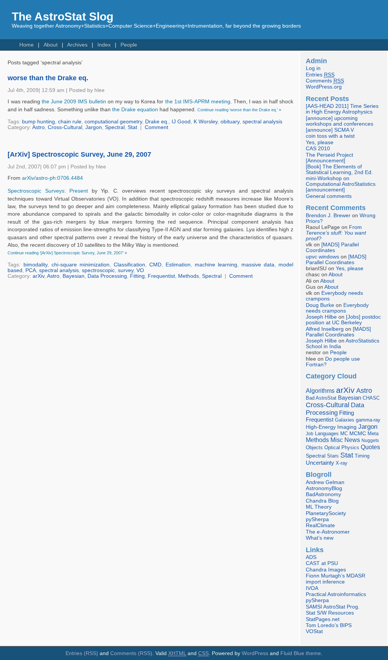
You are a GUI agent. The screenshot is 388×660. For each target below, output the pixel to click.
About (51, 45)
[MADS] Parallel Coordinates (332, 247)
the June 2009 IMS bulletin (74, 101)
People (128, 45)
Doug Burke (320, 305)
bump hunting (38, 122)
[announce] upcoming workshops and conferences (339, 121)
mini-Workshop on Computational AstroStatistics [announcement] (340, 184)
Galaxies (344, 420)
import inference (325, 582)
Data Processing (107, 276)
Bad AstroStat (321, 398)
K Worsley (205, 122)
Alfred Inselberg (325, 329)
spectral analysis (262, 122)
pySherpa (317, 519)
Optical (332, 447)
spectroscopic (98, 270)
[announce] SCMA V (330, 130)
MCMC (357, 433)
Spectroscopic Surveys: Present (49, 191)
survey (125, 270)
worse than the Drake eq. (48, 78)
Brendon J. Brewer (328, 215)
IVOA (312, 588)
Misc (336, 439)
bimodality (35, 265)
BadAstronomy (323, 494)
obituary (230, 122)
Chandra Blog (322, 501)
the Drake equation (135, 109)
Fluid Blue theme (300, 653)
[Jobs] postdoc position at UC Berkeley (343, 319)
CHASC (371, 398)
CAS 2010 (318, 148)
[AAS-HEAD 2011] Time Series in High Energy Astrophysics (342, 109)
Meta (373, 433)
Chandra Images (326, 570)
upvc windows (322, 257)
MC (344, 433)
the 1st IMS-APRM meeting (197, 101)
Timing (362, 456)
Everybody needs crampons (337, 308)
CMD (155, 265)
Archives (77, 45)
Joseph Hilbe (321, 317)
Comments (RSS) (131, 653)
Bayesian (73, 276)
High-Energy (321, 427)
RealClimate (320, 525)
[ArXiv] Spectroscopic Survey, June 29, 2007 (79, 154)
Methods (188, 276)
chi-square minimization (81, 265)
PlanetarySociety (326, 513)
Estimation (178, 265)
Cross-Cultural (65, 127)
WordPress (255, 653)
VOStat (314, 631)
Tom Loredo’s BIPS (329, 625)
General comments (329, 196)
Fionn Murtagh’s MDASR (335, 576)
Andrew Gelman (325, 482)
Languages (327, 433)
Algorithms (320, 391)
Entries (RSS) (82, 653)
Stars (333, 456)
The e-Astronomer (328, 532)
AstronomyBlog (324, 488)
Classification (129, 265)
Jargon (93, 127)
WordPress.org (324, 87)
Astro (38, 127)
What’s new (319, 538)
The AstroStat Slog (62, 16)
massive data (257, 265)
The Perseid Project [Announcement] (329, 157)
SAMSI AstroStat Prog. (333, 607)
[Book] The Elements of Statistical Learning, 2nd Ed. (339, 169)
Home (26, 45)
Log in (313, 68)
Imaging (347, 427)
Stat (132, 127)
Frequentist (161, 276)
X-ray (341, 463)
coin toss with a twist (330, 136)
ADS (311, 557)
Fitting (137, 276)
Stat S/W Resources (330, 613)
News (352, 439)
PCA (30, 270)
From (336, 232)
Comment (156, 127)
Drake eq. (157, 122)
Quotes (370, 447)
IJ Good (181, 122)
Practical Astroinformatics (336, 594)
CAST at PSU (322, 563)
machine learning (216, 265)
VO (140, 270)
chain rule (69, 122)
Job (309, 433)
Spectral (115, 127)
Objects (314, 447)
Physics (350, 447)
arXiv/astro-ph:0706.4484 (52, 178)
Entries (320, 75)
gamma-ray (368, 420)
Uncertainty (320, 462)
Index (104, 45)
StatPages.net (323, 619)
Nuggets (370, 440)
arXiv (38, 276)
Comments (325, 81)
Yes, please (319, 142)
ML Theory (319, 507)
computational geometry (113, 122)
